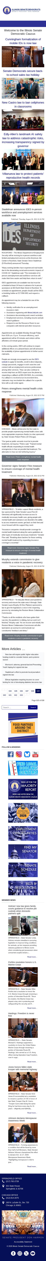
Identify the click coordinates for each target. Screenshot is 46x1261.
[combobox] (15, 707)
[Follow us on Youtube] (32, 1252)
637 (27, 691)
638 (32, 691)
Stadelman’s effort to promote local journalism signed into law (21, 673)
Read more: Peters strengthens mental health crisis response (23, 458)
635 (15, 691)
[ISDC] (22, 10)
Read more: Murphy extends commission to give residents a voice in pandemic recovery (23, 637)
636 (21, 691)
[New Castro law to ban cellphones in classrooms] (23, 120)
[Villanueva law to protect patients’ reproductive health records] (23, 192)
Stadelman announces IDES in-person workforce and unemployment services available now (22, 212)
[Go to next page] (25, 694)
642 (15, 695)
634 (10, 691)
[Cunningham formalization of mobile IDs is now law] (23, 56)
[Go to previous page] (6, 690)
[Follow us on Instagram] (19, 754)
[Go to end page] (28, 694)
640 (4, 695)
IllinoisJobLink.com (35, 313)
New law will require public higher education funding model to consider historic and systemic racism (21, 657)
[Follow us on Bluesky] (27, 754)
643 (21, 695)
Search (33, 707)
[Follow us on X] (27, 1252)
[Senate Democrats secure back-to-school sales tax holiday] (23, 88)
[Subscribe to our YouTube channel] (35, 754)
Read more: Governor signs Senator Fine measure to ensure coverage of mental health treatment (23, 550)
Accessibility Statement (23, 1242)
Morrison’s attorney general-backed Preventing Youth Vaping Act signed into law (22, 666)
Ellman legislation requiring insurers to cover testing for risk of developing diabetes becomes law (22, 681)
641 (10, 695)
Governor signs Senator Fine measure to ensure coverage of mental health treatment (22, 469)
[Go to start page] (3, 690)
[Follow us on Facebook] (10, 754)
